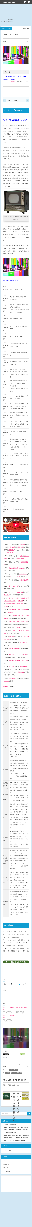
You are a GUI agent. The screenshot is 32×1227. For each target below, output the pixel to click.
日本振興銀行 (13, 678)
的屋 (19, 609)
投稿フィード (6, 1164)
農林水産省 (21, 672)
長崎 (21, 556)
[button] (25, 2)
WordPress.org (6, 1171)
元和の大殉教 (20, 558)
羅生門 (15, 615)
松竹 (10, 621)
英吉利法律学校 (13, 568)
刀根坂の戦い (9, 552)
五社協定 (17, 627)
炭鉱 (10, 636)
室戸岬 (25, 654)
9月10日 (7, 1072)
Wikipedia (5, 686)
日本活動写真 (24, 580)
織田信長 (20, 547)
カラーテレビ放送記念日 (16, 1072)
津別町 (15, 609)
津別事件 (10, 612)
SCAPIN (20, 601)
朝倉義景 (12, 547)
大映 (18, 621)
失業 (13, 636)
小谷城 (23, 544)
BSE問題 (11, 666)
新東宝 (22, 621)
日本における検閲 (14, 598)
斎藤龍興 (11, 550)
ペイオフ (6, 681)
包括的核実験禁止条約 (21, 660)
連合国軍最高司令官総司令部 (14, 603)
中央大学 (21, 568)
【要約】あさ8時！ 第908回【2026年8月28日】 (15, 1140)
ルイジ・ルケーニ (15, 576)
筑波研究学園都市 (14, 648)
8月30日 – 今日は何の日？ (10, 1124)
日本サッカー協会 (14, 586)
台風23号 (11, 654)
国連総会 (11, 660)
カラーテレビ (24, 642)
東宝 (14, 621)
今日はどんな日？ (6, 28)
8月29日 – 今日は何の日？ (10, 1132)
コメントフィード (7, 1167)
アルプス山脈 (19, 592)
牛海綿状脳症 (24, 666)
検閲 (6, 606)
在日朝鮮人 (25, 609)
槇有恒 (11, 592)
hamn (5, 41)
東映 (27, 621)
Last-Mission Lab (9, 2)
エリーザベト (23, 574)
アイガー (6, 595)
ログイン (5, 1161)
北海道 (11, 609)
